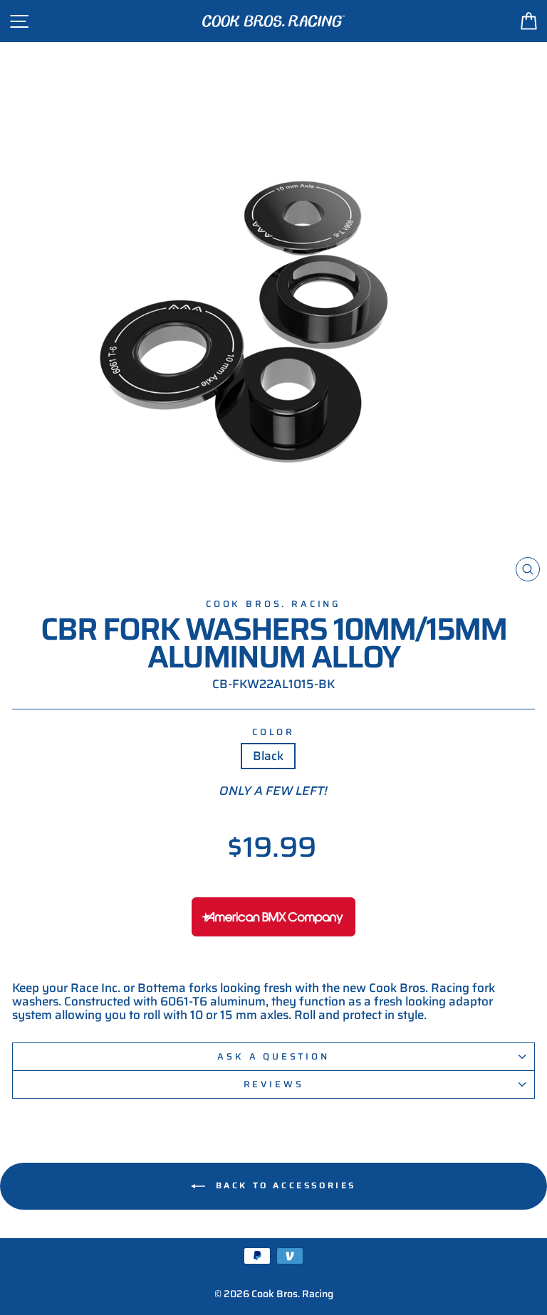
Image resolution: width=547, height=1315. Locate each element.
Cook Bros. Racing (273, 604)
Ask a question (273, 1057)
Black (268, 755)
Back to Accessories (283, 1185)
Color (273, 732)
